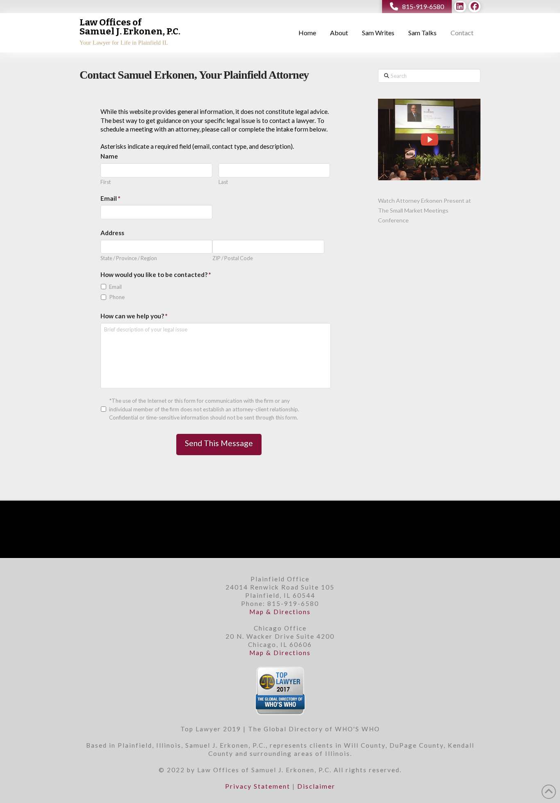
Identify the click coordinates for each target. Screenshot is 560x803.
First (105, 182)
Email (115, 287)
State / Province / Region (128, 258)
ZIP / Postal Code (232, 258)
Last (223, 182)
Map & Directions (280, 611)
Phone (117, 297)
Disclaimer (316, 786)
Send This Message (219, 443)
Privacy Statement (257, 786)
